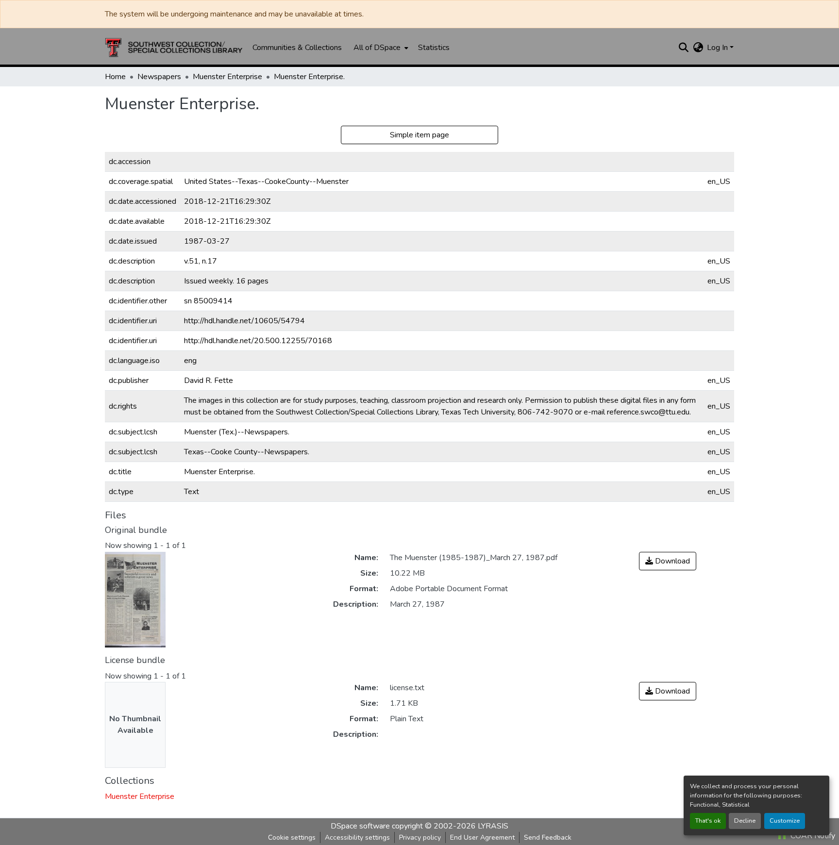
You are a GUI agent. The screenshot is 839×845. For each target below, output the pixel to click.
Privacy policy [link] (420, 837)
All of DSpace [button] (377, 47)
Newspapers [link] (159, 76)
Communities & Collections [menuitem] (297, 47)
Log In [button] (718, 47)
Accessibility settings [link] (357, 837)
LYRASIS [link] (493, 826)
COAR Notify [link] (812, 835)
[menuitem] (380, 47)
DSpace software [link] (360, 826)
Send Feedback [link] (547, 837)
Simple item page (419, 135)
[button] (174, 47)
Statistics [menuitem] (434, 47)
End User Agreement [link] (482, 837)
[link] (667, 561)
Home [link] (115, 76)
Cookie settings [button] (292, 837)
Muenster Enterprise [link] (227, 76)
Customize (785, 820)
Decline (744, 820)
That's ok (708, 820)
